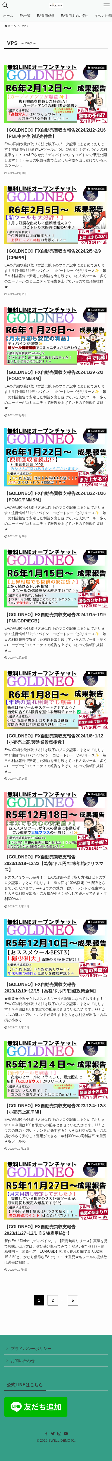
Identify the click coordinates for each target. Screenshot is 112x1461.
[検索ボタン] (5, 5)
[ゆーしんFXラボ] (56, 5)
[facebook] (46, 1433)
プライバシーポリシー (31, 1349)
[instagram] (59, 1433)
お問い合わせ (23, 1360)
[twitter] (52, 1433)
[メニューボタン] (106, 5)
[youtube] (65, 1433)
